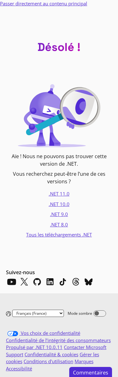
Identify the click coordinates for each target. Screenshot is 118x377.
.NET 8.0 (59, 224)
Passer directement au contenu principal (43, 3)
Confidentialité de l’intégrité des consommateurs (58, 340)
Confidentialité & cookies (51, 354)
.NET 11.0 (59, 194)
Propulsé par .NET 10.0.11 (34, 347)
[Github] (37, 281)
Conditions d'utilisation (48, 361)
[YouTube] (11, 281)
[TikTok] (63, 281)
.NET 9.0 (59, 214)
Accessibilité (19, 368)
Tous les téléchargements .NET (59, 234)
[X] (24, 281)
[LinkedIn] (50, 281)
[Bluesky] (88, 281)
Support (14, 354)
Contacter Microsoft (85, 347)
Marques (84, 361)
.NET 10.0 (59, 204)
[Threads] (75, 281)
